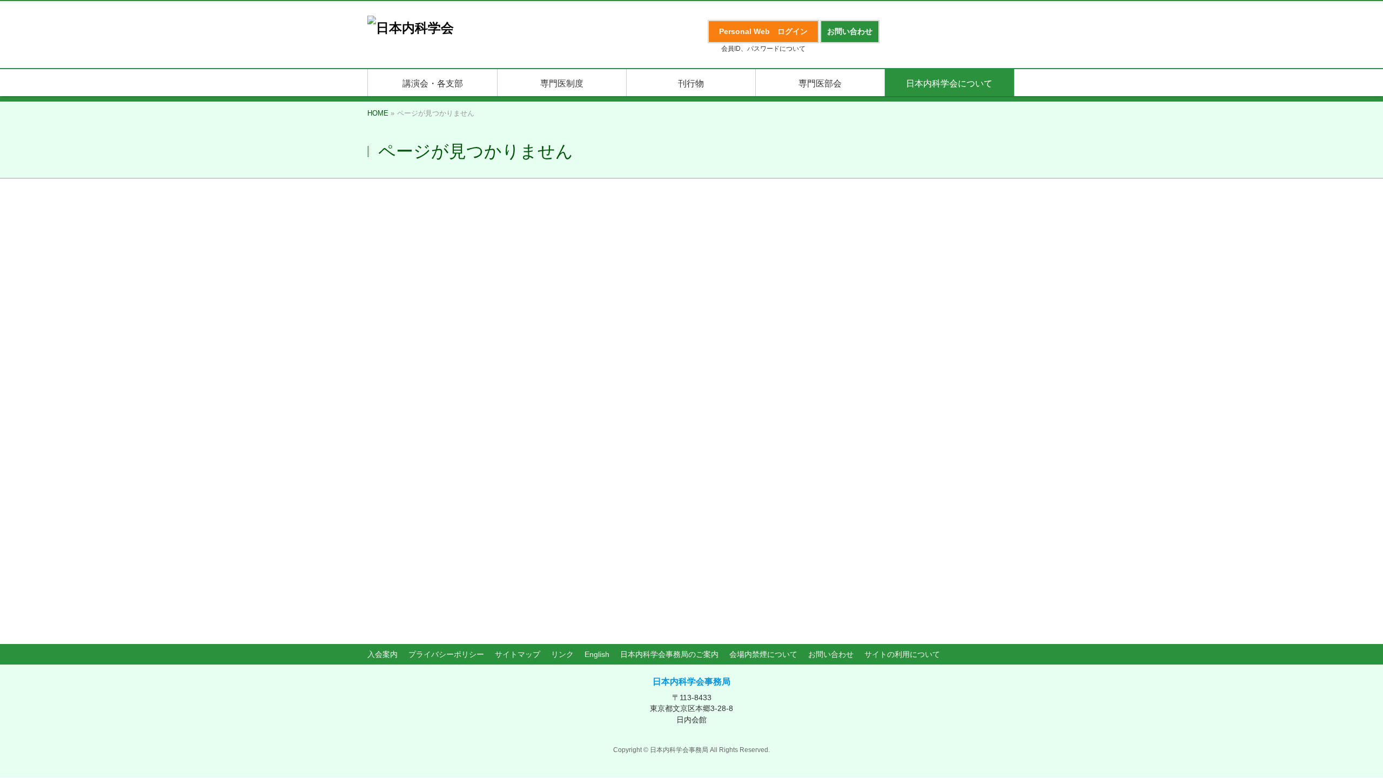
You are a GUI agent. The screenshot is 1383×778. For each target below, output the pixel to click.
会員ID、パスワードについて (763, 48)
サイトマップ (517, 654)
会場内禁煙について (763, 654)
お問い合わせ (831, 654)
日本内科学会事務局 (691, 681)
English (597, 654)
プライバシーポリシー (446, 654)
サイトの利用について (902, 654)
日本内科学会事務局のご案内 (669, 654)
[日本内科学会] (410, 28)
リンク (562, 654)
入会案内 (382, 654)
